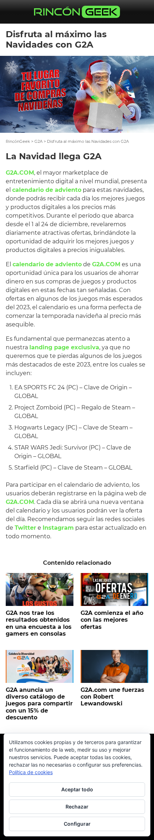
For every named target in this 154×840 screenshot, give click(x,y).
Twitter (25, 527)
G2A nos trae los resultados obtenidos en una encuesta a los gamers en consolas (39, 623)
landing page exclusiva (64, 347)
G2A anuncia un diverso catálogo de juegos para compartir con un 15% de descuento (39, 703)
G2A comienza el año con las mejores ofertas (112, 620)
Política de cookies (31, 772)
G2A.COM (20, 172)
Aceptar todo (77, 789)
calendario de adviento (46, 189)
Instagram (58, 527)
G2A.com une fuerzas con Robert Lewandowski (112, 696)
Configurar (77, 824)
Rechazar (77, 806)
